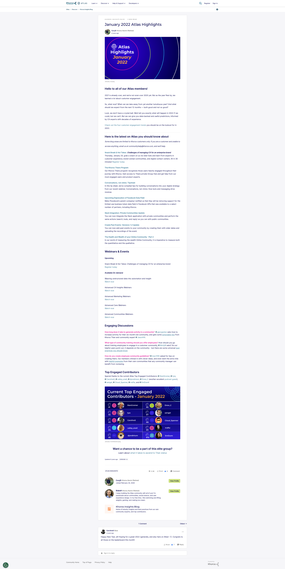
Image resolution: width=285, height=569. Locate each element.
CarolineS (111, 379)
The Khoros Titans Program (116, 167)
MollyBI (163, 345)
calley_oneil (122, 379)
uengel (109, 382)
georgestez (162, 332)
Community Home (72, 562)
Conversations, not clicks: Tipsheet (120, 183)
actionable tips (168, 335)
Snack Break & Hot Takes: (116, 152)
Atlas (67, 9)
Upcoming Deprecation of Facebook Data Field (124, 198)
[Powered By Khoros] (213, 563)
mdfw (132, 382)
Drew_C (145, 379)
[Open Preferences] (5, 565)
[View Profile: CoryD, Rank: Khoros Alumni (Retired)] (107, 32)
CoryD (113, 31)
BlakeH (119, 490)
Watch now (109, 282)
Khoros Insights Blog (86, 9)
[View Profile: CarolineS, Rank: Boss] (103, 532)
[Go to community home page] (76, 3)
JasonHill (141, 337)
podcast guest (171, 379)
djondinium (134, 379)
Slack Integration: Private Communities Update (125, 213)
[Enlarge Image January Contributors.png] (142, 413)
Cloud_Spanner (121, 382)
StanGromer (165, 376)
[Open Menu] (217, 9)
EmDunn (145, 382)
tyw (173, 376)
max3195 (156, 356)
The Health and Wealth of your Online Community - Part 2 (129, 237)
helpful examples (116, 361)
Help (110, 562)
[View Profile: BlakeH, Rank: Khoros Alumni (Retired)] (109, 493)
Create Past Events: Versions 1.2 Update (122, 225)
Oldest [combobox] (183, 524)
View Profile (174, 481)
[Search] (200, 3)
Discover (74, 9)
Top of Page (86, 562)
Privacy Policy (100, 562)
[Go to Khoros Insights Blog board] (109, 509)
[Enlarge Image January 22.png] (142, 58)
